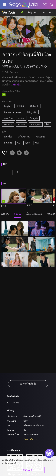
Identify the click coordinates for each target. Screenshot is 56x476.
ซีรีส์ (37, 142)
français (34, 118)
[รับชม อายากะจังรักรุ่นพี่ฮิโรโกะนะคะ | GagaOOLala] (23, 4)
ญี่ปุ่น (27, 142)
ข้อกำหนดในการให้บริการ (32, 418)
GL (18, 142)
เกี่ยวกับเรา (12, 416)
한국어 (21, 118)
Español (21, 124)
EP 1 (3, 206)
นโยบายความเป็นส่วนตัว (33, 427)
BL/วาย (32, 12)
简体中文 (34, 106)
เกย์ (43, 12)
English (7, 106)
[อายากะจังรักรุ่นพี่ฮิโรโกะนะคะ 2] (41, 228)
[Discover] (45, 4)
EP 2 (29, 205)
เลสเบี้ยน (8, 136)
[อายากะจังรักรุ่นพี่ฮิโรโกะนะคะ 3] (14, 244)
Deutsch (8, 124)
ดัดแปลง (8, 142)
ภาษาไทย (8, 118)
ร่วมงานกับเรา (30, 439)
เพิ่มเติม (17, 84)
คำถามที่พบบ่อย (12, 423)
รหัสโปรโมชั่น (29, 383)
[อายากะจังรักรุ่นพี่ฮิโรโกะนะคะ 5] (14, 259)
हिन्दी (47, 124)
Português (36, 124)
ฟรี (21, 12)
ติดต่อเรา (11, 430)
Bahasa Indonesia (12, 112)
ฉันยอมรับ (28, 469)
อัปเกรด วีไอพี (13, 434)
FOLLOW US (13, 402)
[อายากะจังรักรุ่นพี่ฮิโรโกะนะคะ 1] (14, 228)
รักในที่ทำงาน (24, 136)
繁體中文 (20, 106)
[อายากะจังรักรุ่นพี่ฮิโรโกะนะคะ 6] (41, 259)
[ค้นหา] (51, 4)
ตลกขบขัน (40, 136)
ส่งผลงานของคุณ (31, 434)
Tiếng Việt (32, 112)
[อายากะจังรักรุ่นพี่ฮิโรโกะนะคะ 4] (41, 244)
